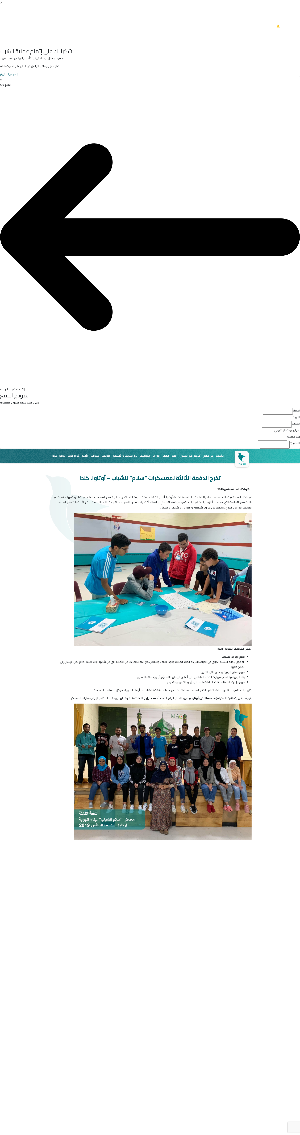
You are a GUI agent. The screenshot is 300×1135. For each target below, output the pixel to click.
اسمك (296, 410)
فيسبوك (11, 74)
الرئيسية (220, 455)
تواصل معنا (58, 455)
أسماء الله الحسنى (190, 455)
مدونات (95, 455)
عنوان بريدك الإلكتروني (287, 430)
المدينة (296, 423)
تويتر (3, 74)
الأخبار (85, 455)
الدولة (296, 417)
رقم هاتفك (293, 436)
